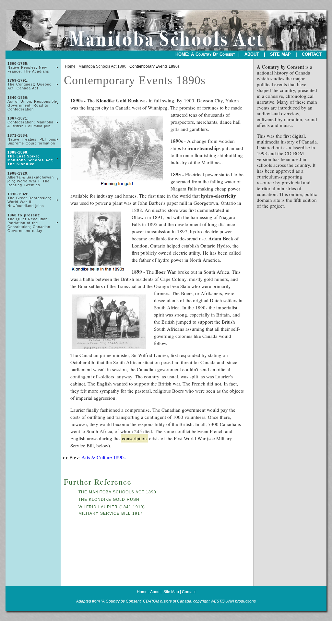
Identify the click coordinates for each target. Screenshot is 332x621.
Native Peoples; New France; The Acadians (28, 67)
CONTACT (312, 54)
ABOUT (251, 54)
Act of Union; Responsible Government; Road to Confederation (32, 103)
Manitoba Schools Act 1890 (102, 66)
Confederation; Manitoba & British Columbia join (30, 122)
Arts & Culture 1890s (103, 457)
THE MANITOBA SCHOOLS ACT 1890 (117, 492)
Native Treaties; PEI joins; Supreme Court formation (32, 139)
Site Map (171, 592)
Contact (189, 592)
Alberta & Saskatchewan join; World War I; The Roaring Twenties (30, 179)
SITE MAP (280, 54)
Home (70, 66)
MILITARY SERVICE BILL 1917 (110, 513)
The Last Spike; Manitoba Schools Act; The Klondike (30, 158)
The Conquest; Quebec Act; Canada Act (29, 84)
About (155, 592)
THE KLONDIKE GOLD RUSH (108, 499)
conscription (134, 438)
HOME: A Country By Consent (205, 54)
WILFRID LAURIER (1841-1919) (111, 507)
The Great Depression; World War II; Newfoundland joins (29, 200)
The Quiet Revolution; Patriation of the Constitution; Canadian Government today (28, 223)
